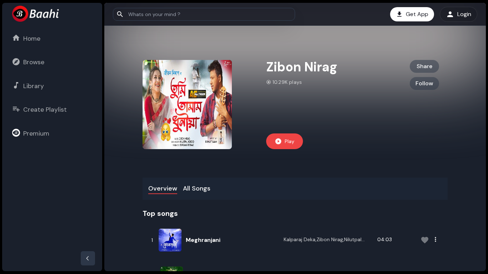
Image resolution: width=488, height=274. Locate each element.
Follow (424, 83)
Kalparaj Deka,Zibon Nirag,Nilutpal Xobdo (323, 240)
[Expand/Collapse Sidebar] (88, 258)
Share (424, 66)
